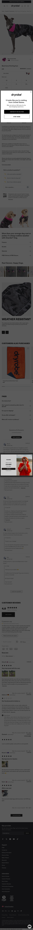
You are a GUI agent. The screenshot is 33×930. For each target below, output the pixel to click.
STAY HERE (16, 116)
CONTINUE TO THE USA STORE (17, 111)
